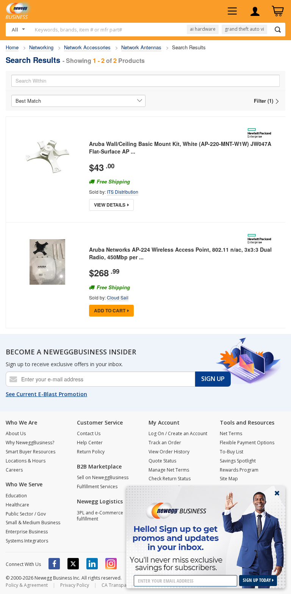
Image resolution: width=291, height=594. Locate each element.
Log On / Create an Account (178, 433)
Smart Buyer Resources (30, 451)
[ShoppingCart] (277, 11)
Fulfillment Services (97, 486)
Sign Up (213, 379)
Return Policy (91, 451)
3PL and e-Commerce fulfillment (100, 515)
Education (16, 495)
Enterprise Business (27, 531)
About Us (16, 433)
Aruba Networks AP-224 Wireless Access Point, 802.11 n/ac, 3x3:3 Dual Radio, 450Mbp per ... (180, 253)
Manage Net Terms (169, 470)
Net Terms (231, 433)
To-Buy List (231, 451)
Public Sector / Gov (26, 514)
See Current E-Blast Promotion (46, 394)
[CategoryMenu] (232, 11)
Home (12, 47)
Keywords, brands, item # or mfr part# (78, 29)
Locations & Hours (25, 461)
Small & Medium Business (33, 522)
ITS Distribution (122, 191)
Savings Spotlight (238, 461)
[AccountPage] (255, 11)
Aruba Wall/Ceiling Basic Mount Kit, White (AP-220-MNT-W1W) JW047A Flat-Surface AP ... (180, 147)
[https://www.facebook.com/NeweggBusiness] (54, 563)
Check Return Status (170, 478)
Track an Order (165, 442)
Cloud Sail (117, 297)
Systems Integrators (27, 541)
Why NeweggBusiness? (30, 442)
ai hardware (203, 29)
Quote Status (162, 461)
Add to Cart (109, 310)
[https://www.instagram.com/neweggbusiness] (111, 563)
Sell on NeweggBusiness (102, 477)
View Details (109, 204)
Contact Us (88, 433)
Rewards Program (239, 470)
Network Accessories (87, 47)
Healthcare (17, 505)
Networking (41, 47)
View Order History (169, 451)
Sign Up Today (257, 580)
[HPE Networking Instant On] (260, 133)
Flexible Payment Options (247, 442)
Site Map (229, 478)
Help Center (90, 442)
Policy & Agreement (27, 585)
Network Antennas (141, 47)
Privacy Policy (74, 585)
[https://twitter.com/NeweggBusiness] (73, 563)
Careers (14, 470)
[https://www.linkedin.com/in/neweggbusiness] (92, 563)
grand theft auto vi (244, 29)
